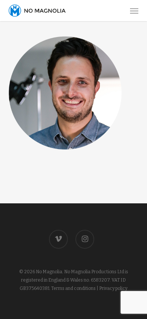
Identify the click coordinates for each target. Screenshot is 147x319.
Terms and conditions (73, 288)
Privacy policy (113, 288)
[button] (134, 10)
